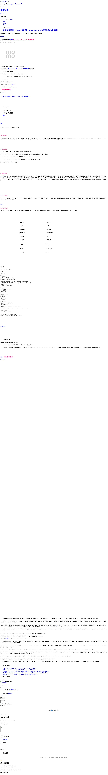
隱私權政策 (61, 757)
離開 (7, 772)
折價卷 (2, 204)
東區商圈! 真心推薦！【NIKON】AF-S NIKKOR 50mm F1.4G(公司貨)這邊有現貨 (20, 674)
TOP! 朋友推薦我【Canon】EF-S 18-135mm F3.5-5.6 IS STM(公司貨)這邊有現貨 (20, 668)
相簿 (4, 21)
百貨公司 (2, 176)
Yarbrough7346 (3, 682)
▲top (1, 695)
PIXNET (44, 757)
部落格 (4, 23)
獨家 (1, 123)
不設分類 (11, 19)
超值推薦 (8, 638)
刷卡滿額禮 (3, 326)
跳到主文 (2, 13)
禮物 (57, 625)
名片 (4, 24)
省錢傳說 (4, 10)
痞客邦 (11, 689)
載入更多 (2, 697)
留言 (14, 689)
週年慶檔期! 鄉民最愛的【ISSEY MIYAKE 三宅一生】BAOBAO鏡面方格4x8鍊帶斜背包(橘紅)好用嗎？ (25, 672)
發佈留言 (2, 705)
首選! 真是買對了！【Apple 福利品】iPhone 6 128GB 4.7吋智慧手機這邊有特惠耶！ (30, 30)
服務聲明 (66, 757)
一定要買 (2, 36)
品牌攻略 (11, 39)
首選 (1, 357)
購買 (4, 115)
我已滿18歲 (3, 772)
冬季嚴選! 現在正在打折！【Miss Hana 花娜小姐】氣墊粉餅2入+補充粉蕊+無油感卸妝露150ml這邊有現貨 (26, 671)
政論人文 (10, 693)
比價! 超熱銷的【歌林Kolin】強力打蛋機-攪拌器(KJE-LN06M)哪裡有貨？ (19, 669)
